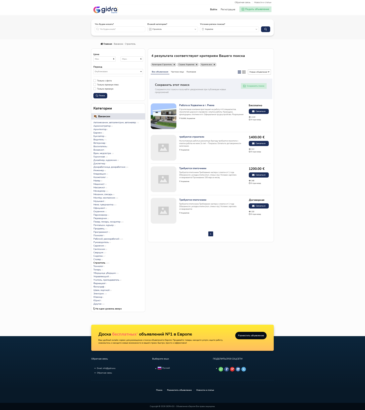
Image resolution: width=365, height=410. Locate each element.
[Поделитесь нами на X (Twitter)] (243, 369)
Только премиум (105, 88)
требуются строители (191, 137)
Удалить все (206, 64)
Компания (191, 71)
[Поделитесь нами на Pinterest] (232, 369)
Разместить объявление (251, 335)
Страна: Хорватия (186, 64)
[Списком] (239, 72)
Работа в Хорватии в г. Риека (196, 105)
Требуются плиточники (192, 168)
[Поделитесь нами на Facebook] (226, 369)
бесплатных (125, 334)
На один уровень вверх (108, 308)
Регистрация (228, 9)
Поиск (159, 390)
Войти (213, 9)
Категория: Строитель (162, 64)
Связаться (260, 111)
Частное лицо (177, 71)
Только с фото (104, 80)
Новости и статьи (262, 2)
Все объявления (160, 71)
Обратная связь (243, 2)
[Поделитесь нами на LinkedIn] (238, 369)
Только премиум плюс (108, 84)
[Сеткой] (244, 72)
